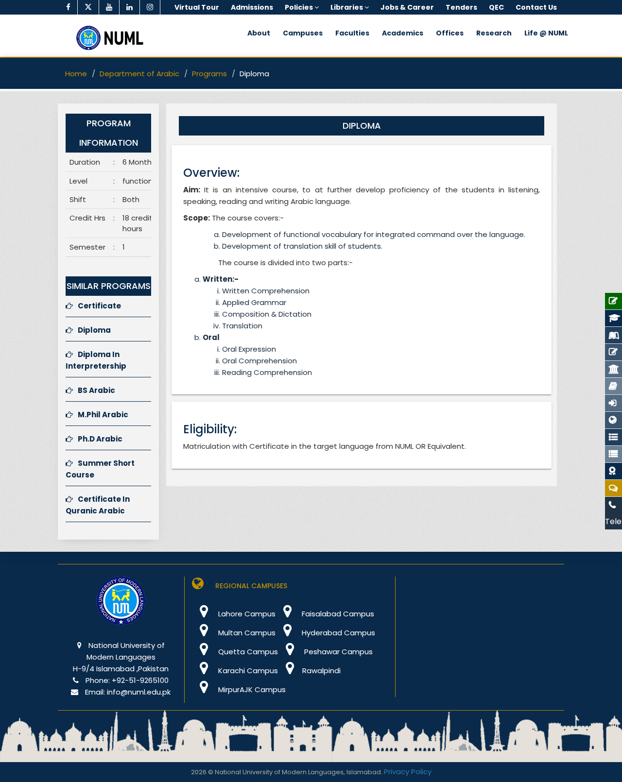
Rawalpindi (321, 670)
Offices (450, 33)
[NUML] (113, 38)
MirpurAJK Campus (251, 689)
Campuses (303, 33)
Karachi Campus (247, 670)
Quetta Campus (247, 651)
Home (76, 73)
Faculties (352, 33)
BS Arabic (96, 390)
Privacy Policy (408, 771)
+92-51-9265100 (140, 680)
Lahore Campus (246, 614)
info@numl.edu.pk (139, 692)
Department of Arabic (139, 73)
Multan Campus (246, 633)
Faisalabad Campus (337, 614)
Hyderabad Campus (337, 633)
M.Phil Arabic (103, 414)
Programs (209, 73)
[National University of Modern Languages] (121, 607)
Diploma (94, 330)
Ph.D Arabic (100, 439)
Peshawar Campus (337, 651)
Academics (402, 33)
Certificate (99, 306)
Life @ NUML (546, 33)
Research (494, 33)
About (258, 33)
